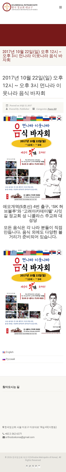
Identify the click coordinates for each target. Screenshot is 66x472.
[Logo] (22, 7)
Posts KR (52, 109)
